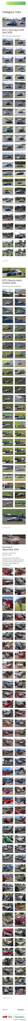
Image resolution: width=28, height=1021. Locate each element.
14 (6, 1009)
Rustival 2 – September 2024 (10, 548)
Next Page (22, 1009)
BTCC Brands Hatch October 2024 (12, 281)
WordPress (23, 1019)
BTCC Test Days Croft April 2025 (13, 31)
